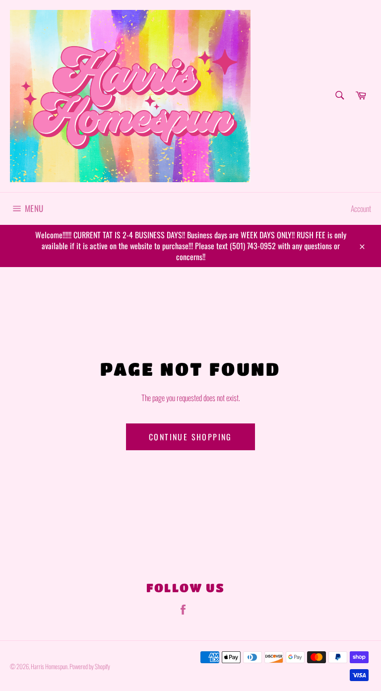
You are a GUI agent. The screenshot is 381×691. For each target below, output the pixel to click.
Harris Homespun (49, 666)
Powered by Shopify (89, 666)
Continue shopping (190, 437)
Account (361, 208)
